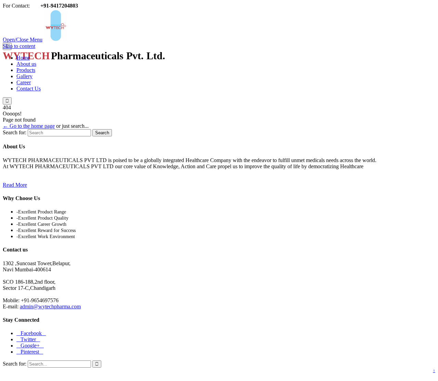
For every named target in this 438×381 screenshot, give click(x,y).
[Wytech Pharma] (115, 39)
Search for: (14, 132)
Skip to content (19, 46)
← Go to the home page (29, 126)
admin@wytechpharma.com (50, 306)
